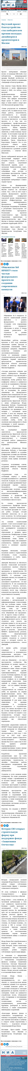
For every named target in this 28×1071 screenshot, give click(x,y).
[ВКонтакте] (14, 14)
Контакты (8, 1046)
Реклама (14, 1046)
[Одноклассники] (17, 14)
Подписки (19, 1046)
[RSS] (10, 14)
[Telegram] (20, 14)
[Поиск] (7, 14)
